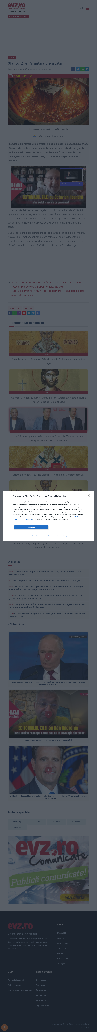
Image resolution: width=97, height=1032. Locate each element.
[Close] (89, 496)
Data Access (48, 536)
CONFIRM (31, 527)
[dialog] (48, 516)
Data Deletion (35, 536)
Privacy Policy (62, 536)
